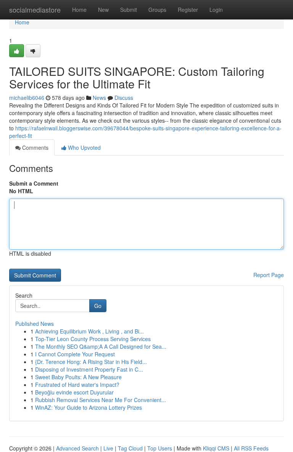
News (99, 97)
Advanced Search (77, 448)
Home (79, 9)
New (103, 9)
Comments (34, 147)
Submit (128, 9)
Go (97, 305)
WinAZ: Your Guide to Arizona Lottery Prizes (88, 407)
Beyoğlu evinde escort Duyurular (74, 392)
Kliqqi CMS (216, 448)
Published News (34, 323)
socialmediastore (35, 9)
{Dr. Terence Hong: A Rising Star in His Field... (91, 361)
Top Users (159, 448)
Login (216, 9)
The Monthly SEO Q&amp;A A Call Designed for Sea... (100, 346)
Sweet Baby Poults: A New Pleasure (78, 377)
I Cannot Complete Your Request (75, 354)
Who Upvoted (83, 147)
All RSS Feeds (251, 448)
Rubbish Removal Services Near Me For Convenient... (100, 400)
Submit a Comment (33, 183)
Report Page (268, 275)
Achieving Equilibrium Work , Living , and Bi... (89, 331)
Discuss (123, 97)
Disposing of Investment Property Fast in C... (89, 369)
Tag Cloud (130, 448)
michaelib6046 (26, 97)
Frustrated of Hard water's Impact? (77, 384)
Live (108, 448)
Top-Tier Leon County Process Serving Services (93, 339)
